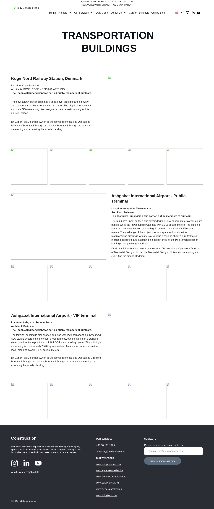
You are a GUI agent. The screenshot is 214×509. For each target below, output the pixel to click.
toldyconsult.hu (110, 482)
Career (133, 12)
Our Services (81, 12)
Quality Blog (158, 12)
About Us (116, 12)
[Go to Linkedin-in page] (194, 12)
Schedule (144, 12)
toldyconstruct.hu (111, 464)
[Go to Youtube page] (198, 12)
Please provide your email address (163, 445)
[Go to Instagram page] (189, 12)
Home (52, 12)
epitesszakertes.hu (112, 470)
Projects (62, 12)
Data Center (102, 12)
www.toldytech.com (106, 495)
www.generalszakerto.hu (109, 489)
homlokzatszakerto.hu (114, 476)
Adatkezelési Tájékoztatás (25, 472)
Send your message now (162, 461)
